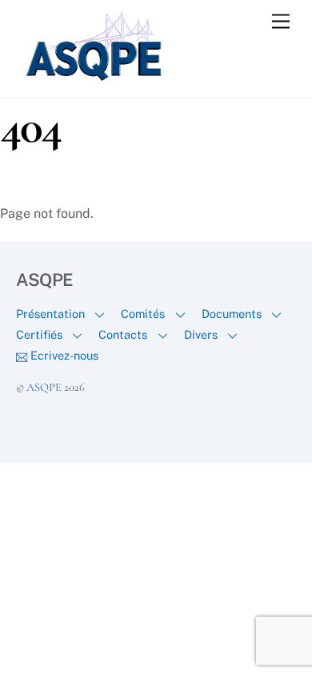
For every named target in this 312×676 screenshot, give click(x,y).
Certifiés (39, 334)
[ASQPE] (96, 77)
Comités (143, 313)
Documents (232, 313)
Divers (201, 334)
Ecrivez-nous (62, 355)
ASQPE (44, 387)
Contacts (122, 334)
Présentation (50, 313)
